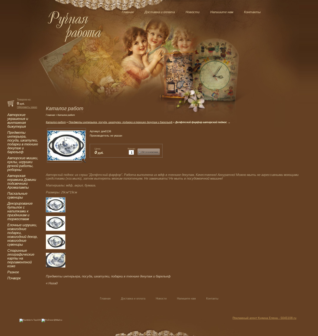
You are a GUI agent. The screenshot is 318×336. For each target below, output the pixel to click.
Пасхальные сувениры (17, 195)
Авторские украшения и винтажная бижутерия (17, 120)
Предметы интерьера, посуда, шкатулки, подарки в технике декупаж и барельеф (22, 142)
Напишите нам (221, 12)
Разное (13, 272)
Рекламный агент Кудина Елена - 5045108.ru (264, 318)
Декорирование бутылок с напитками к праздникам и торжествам (20, 211)
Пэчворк (14, 278)
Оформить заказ (27, 107)
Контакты (252, 12)
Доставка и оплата (160, 12)
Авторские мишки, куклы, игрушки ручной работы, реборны (22, 164)
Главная (128, 12)
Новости (192, 12)
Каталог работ (56, 122)
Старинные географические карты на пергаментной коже (20, 258)
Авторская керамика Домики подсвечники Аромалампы (21, 181)
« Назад (52, 283)
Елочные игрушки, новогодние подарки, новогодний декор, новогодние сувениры (22, 234)
